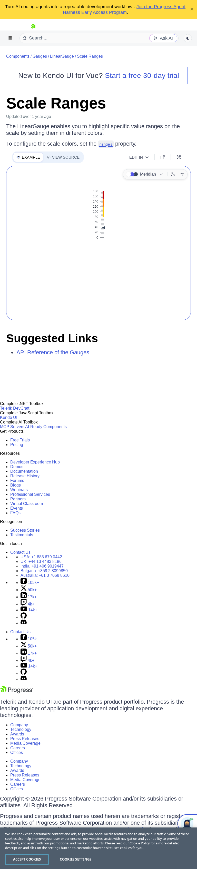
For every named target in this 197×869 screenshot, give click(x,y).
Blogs (15, 485)
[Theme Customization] (182, 174)
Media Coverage (25, 743)
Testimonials (21, 535)
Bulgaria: (44, 571)
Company (19, 725)
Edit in (136, 157)
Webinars (19, 490)
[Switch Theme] (188, 38)
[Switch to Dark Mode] (173, 174)
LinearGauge (62, 56)
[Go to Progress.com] (16, 692)
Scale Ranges (90, 56)
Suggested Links (52, 338)
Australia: (45, 575)
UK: (41, 561)
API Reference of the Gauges (52, 352)
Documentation (24, 471)
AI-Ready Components (46, 427)
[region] (98, 848)
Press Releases (24, 738)
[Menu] (9, 38)
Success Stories (25, 530)
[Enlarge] (179, 157)
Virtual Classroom (26, 503)
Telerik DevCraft (14, 408)
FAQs (15, 513)
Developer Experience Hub (35, 462)
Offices (16, 752)
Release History (25, 476)
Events (16, 508)
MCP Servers (12, 427)
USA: (41, 557)
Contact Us (20, 552)
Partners (18, 499)
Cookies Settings (75, 859)
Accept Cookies (27, 859)
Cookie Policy (140, 843)
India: (42, 566)
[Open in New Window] (163, 157)
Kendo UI (8, 417)
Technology (20, 729)
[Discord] (24, 623)
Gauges (40, 56)
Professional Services (30, 494)
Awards (17, 734)
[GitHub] (24, 617)
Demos (16, 466)
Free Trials (20, 440)
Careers (17, 748)
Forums (17, 480)
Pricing (16, 444)
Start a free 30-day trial (142, 75)
